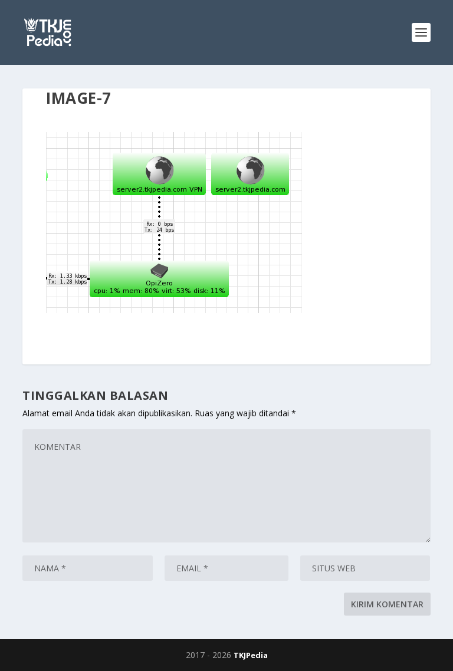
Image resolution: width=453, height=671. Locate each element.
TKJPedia (251, 655)
